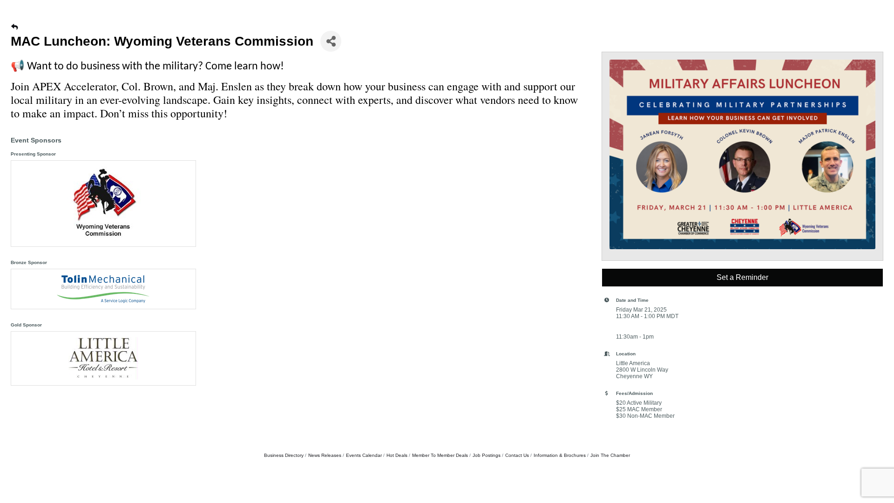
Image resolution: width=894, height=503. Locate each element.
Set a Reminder (742, 277)
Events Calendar (364, 455)
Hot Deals (396, 455)
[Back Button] (14, 27)
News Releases (324, 455)
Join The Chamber (610, 455)
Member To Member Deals (440, 455)
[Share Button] (330, 41)
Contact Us (517, 455)
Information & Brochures (560, 455)
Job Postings (487, 455)
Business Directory (284, 455)
